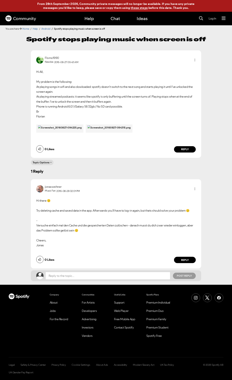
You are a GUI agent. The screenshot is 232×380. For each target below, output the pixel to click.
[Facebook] (219, 297)
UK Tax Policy (167, 364)
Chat (115, 19)
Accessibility (120, 364)
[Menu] (224, 18)
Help (89, 19)
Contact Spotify (124, 327)
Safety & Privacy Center (33, 364)
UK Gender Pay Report (21, 372)
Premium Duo (155, 311)
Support (119, 302)
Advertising (89, 319)
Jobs (53, 311)
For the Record (59, 319)
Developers (89, 311)
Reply (185, 149)
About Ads (102, 364)
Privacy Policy (58, 364)
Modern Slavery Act (143, 364)
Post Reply (184, 276)
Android (45, 29)
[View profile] (40, 60)
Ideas (142, 19)
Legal (12, 364)
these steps (139, 8)
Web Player (121, 311)
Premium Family (156, 319)
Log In (212, 18)
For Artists (88, 302)
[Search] (201, 18)
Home (25, 29)
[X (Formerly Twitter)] (207, 297)
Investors (88, 327)
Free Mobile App (124, 319)
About (54, 302)
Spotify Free (154, 336)
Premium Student (157, 327)
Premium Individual (158, 302)
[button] (195, 60)
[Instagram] (195, 297)
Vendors (87, 336)
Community (24, 19)
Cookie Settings (81, 364)
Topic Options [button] (41, 162)
